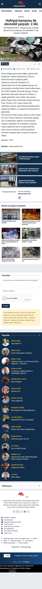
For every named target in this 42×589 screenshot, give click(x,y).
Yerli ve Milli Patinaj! (18, 448)
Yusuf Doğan (16, 427)
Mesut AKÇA (15, 350)
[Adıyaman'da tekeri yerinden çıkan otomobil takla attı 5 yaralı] (11, 233)
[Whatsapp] (28, 511)
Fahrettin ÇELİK (17, 465)
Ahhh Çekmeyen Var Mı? (20, 439)
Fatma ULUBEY (16, 368)
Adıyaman (18, 11)
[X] (17, 511)
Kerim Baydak (16, 436)
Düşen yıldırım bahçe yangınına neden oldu (8, 260)
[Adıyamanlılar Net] (9, 192)
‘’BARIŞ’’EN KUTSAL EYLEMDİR (22, 420)
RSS (7, 556)
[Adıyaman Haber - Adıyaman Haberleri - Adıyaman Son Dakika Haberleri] (21, 4)
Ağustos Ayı (15, 391)
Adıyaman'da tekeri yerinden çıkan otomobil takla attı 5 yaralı (10, 241)
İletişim (35, 538)
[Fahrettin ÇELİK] (5, 466)
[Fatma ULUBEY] (5, 371)
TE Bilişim (26, 562)
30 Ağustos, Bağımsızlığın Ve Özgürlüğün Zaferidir (22, 372)
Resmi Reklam (6, 11)
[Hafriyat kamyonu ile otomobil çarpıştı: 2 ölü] (21, 49)
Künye (5, 541)
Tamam (12, 571)
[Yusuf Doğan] (5, 428)
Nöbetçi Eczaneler (10, 517)
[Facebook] (13, 511)
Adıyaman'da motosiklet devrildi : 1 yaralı (29, 241)
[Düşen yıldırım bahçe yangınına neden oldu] (11, 252)
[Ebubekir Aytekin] (5, 409)
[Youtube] (24, 511)
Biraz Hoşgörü (16, 382)
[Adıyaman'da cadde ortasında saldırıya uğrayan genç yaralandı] (31, 214)
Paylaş (6, 64)
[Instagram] (21, 511)
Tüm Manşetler (9, 529)
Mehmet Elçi (16, 454)
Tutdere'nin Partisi (17, 467)
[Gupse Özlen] (5, 390)
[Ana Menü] (2, 4)
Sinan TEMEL (15, 341)
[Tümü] (39, 335)
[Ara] (40, 4)
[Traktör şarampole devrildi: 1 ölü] (31, 252)
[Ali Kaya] (5, 476)
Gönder (5, 306)
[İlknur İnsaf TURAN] (5, 380)
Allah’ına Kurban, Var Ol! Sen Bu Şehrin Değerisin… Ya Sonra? (25, 362)
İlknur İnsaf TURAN (18, 379)
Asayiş (34, 11)
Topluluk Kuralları (16, 541)
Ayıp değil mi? (16, 343)
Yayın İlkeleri (29, 541)
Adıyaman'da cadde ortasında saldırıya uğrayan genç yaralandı (31, 222)
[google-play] (25, 547)
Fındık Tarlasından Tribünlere (21, 353)
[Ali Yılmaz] (5, 447)
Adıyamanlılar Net (7, 69)
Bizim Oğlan (15, 477)
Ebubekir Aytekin (17, 408)
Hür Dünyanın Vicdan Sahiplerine (23, 410)
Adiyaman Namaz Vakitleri (12, 522)
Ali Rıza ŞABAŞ (16, 417)
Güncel (26, 11)
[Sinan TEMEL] (5, 342)
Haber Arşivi (8, 533)
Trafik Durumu (8, 524)
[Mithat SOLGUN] (5, 399)
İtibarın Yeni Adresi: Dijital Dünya (23, 429)
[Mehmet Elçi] (5, 457)
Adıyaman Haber (8, 538)
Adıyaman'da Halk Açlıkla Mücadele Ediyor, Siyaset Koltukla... (24, 458)
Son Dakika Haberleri (11, 531)
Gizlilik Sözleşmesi (9, 543)
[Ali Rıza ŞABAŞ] (5, 418)
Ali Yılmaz (15, 446)
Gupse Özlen (16, 388)
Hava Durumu (8, 520)
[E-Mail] (19, 198)
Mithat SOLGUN (17, 398)
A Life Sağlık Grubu (23, 538)
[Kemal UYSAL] (5, 361)
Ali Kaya (14, 474)
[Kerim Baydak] (5, 437)
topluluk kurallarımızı (20, 312)
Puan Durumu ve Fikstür (11, 526)
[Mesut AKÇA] (5, 352)
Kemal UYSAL (16, 359)
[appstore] (15, 547)
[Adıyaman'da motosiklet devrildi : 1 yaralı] (31, 233)
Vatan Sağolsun (17, 401)
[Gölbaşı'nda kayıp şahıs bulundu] (11, 214)
